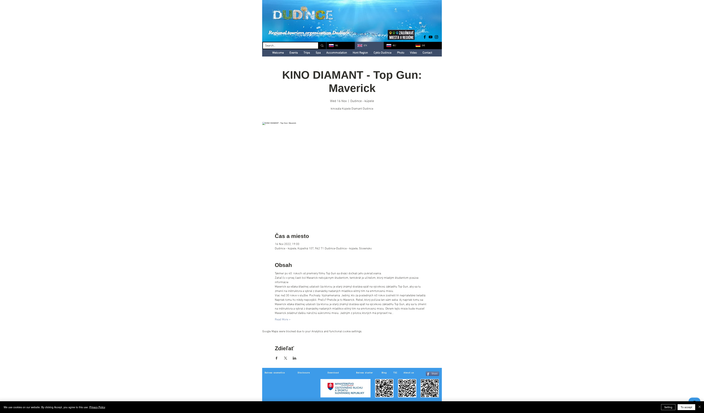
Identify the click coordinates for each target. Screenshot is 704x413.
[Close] (699, 407)
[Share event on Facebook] (276, 358)
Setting (668, 407)
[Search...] (322, 45)
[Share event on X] (285, 358)
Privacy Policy (97, 407)
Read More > (283, 319)
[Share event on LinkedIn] (294, 358)
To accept (686, 407)
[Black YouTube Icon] (430, 37)
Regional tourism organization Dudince (308, 32)
